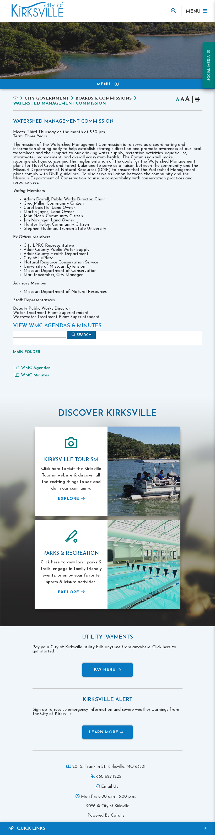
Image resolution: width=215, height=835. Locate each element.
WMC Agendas (36, 368)
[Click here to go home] (19, 98)
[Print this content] (197, 99)
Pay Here (104, 670)
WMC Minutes (35, 375)
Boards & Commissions (104, 98)
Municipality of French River (37, 9)
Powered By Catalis (106, 815)
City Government (47, 98)
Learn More (104, 732)
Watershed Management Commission (59, 103)
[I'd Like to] (173, 11)
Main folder (26, 352)
